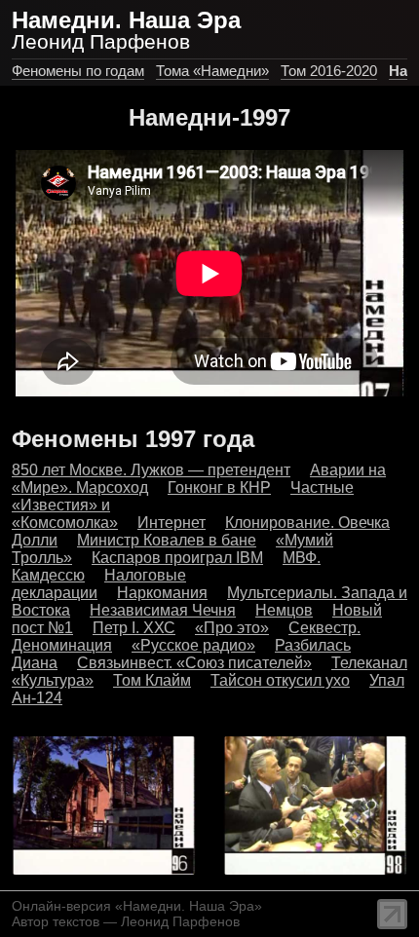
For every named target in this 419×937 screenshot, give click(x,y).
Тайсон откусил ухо (280, 680)
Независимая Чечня (163, 610)
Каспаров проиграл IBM (177, 557)
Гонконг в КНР (219, 487)
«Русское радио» (193, 645)
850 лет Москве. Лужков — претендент (151, 470)
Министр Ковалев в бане (166, 540)
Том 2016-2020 (329, 70)
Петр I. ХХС (134, 627)
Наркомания (162, 592)
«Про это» (232, 627)
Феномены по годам (78, 70)
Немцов (284, 610)
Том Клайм (152, 680)
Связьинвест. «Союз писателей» (194, 663)
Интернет (171, 522)
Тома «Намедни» (212, 70)
